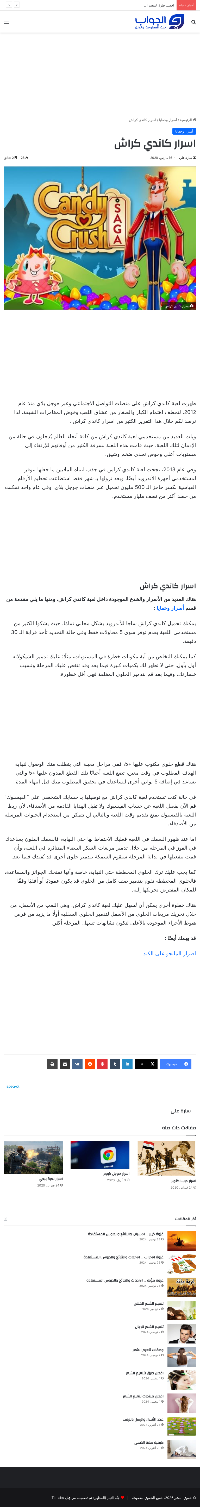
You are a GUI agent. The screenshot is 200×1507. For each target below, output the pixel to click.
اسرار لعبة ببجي (51, 1179)
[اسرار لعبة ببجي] (33, 1157)
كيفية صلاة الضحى (149, 1442)
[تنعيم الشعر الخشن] (181, 1310)
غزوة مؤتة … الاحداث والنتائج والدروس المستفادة (125, 1280)
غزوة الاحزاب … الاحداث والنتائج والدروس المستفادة (124, 1257)
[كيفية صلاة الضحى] (181, 1449)
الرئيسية (186, 120)
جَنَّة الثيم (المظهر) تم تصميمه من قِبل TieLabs (86, 1498)
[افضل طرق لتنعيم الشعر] (181, 1380)
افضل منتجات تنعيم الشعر (143, 1396)
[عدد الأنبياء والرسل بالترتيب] (181, 1426)
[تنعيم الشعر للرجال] (181, 1333)
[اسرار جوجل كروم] (100, 1155)
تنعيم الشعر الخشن (149, 1303)
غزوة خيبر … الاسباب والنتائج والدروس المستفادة (126, 1234)
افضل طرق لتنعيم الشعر (156, 5)
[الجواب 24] (159, 21)
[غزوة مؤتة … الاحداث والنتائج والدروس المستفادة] (181, 1287)
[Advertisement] (100, 72)
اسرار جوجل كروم (116, 1173)
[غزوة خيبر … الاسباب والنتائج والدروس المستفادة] (181, 1241)
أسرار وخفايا (168, 120)
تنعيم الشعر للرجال (149, 1326)
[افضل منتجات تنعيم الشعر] (181, 1403)
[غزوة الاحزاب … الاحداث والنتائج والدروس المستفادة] (181, 1264)
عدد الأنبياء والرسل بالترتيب (143, 1419)
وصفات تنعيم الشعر (148, 1350)
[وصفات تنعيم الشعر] (181, 1357)
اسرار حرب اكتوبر (183, 1181)
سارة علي (185, 158)
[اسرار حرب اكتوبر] (166, 1158)
